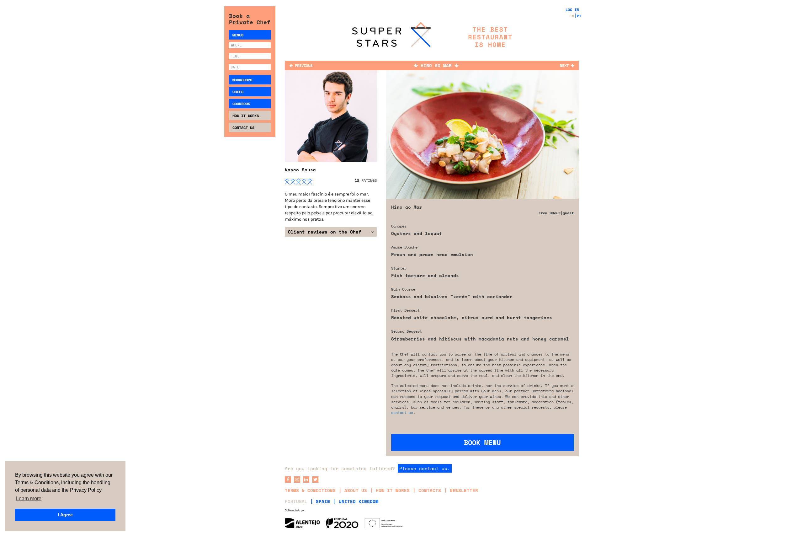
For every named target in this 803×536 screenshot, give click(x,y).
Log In (572, 9)
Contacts (429, 490)
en (571, 16)
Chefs (237, 91)
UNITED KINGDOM (358, 501)
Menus (237, 35)
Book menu (482, 442)
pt (579, 16)
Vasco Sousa (300, 169)
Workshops (242, 80)
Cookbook (241, 103)
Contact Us (243, 127)
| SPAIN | (323, 501)
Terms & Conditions (310, 490)
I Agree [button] (65, 514)
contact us (402, 412)
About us (355, 490)
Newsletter (464, 490)
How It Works (245, 115)
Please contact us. (424, 468)
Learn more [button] (28, 498)
